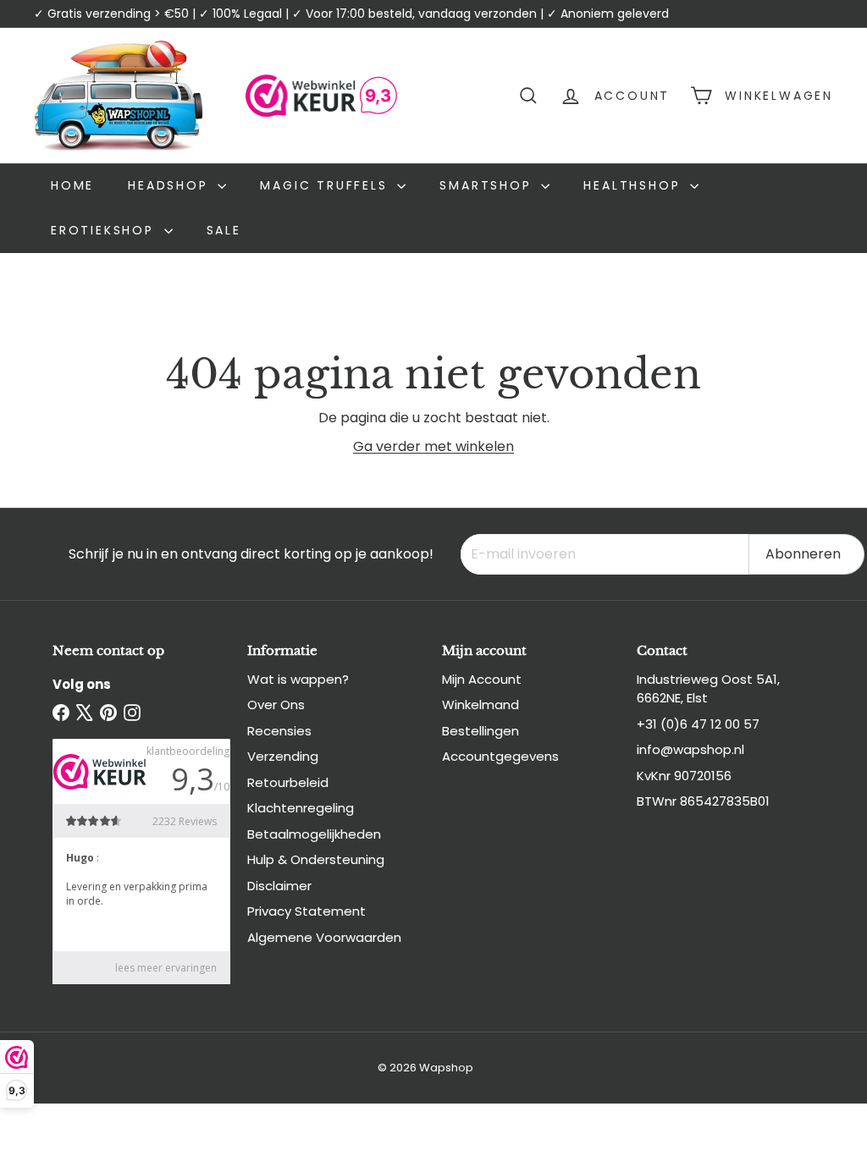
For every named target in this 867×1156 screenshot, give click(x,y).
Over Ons (276, 704)
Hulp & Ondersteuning (315, 859)
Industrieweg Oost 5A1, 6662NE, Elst (708, 688)
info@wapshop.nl (690, 749)
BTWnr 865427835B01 (703, 801)
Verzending (282, 756)
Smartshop (488, 185)
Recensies (279, 731)
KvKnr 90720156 (684, 775)
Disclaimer (279, 886)
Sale (224, 230)
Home (72, 185)
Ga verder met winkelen (433, 446)
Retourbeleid (288, 782)
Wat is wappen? (298, 679)
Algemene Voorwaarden (324, 937)
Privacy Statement (306, 911)
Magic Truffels (326, 185)
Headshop (170, 185)
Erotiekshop (105, 230)
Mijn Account (482, 679)
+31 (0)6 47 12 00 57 (698, 724)
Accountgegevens (500, 756)
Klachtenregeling (300, 808)
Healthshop (634, 185)
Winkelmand (480, 704)
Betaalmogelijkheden (314, 834)
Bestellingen (480, 731)
